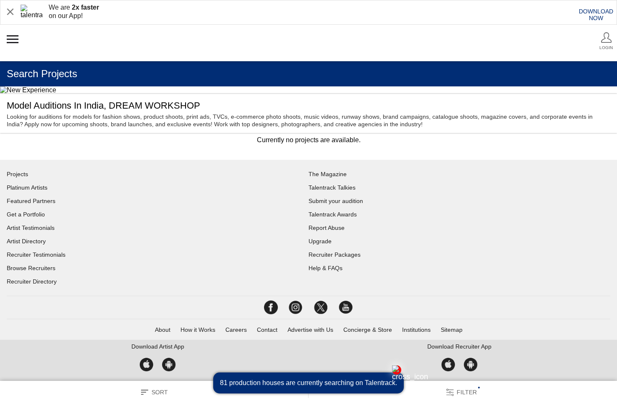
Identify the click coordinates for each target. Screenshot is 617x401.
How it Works (197, 329)
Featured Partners (31, 201)
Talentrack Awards (332, 214)
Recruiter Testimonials (36, 254)
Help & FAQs (325, 268)
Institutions (416, 329)
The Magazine (327, 174)
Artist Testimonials (31, 227)
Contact (267, 329)
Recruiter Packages (334, 254)
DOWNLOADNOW (596, 14)
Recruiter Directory (32, 281)
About (162, 329)
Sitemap (452, 329)
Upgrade (320, 241)
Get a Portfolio (26, 214)
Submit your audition (335, 201)
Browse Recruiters (31, 268)
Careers (236, 329)
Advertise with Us (310, 329)
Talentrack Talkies (332, 187)
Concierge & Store (367, 329)
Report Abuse (326, 227)
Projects (17, 174)
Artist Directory (26, 241)
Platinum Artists (27, 187)
